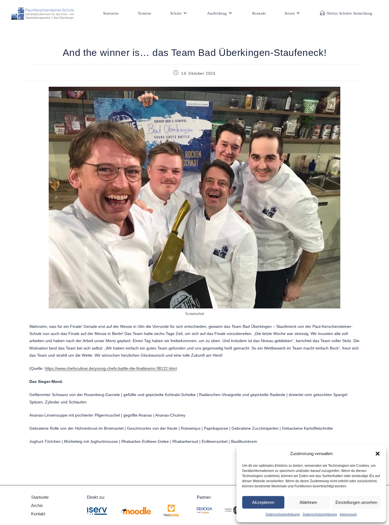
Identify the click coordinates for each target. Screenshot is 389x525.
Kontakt (38, 513)
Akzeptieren (263, 502)
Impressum (348, 514)
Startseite (40, 497)
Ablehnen (308, 502)
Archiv (37, 505)
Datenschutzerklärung (283, 514)
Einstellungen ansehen (356, 502)
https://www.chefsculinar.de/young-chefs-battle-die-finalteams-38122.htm (110, 368)
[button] (377, 454)
